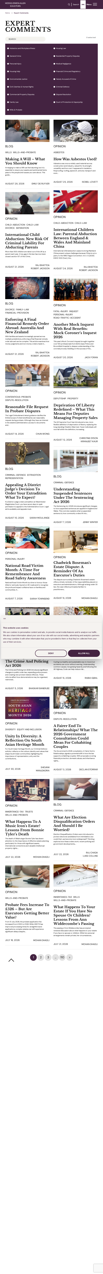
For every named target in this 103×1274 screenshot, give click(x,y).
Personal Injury (15, 64)
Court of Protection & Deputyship (69, 102)
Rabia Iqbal (91, 678)
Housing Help (15, 71)
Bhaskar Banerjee (39, 688)
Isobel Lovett (90, 181)
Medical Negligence (63, 64)
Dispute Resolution (63, 94)
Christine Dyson (88, 438)
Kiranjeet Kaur (89, 441)
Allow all (84, 653)
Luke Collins (90, 856)
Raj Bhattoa (91, 267)
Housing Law (61, 48)
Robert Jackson (88, 270)
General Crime (15, 56)
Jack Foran (91, 357)
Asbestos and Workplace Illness (22, 48)
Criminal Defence (62, 87)
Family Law (14, 102)
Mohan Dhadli (90, 598)
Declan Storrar (88, 769)
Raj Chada (92, 852)
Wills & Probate (16, 110)
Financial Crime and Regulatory (68, 71)
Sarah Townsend (39, 598)
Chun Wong (42, 433)
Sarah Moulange (39, 517)
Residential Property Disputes (68, 56)
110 (62, 957)
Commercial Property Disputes (22, 94)
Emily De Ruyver (40, 183)
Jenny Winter (90, 522)
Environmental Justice (18, 79)
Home (7, 13)
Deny (51, 653)
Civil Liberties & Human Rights (22, 87)
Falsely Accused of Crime (66, 79)
